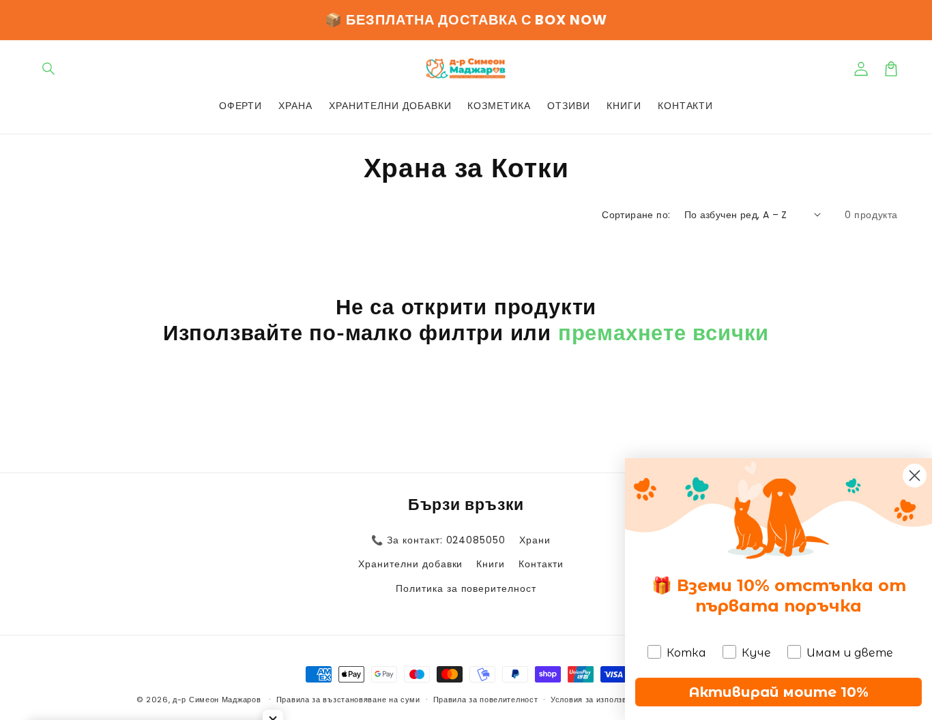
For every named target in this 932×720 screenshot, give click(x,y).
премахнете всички (663, 333)
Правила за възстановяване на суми (348, 699)
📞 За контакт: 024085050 (438, 540)
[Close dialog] (915, 475)
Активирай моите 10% (778, 692)
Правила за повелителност (485, 699)
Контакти (541, 564)
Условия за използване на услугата (620, 699)
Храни (535, 540)
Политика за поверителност (466, 588)
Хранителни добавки (410, 564)
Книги (490, 564)
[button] (49, 69)
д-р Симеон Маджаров (218, 699)
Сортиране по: (636, 215)
